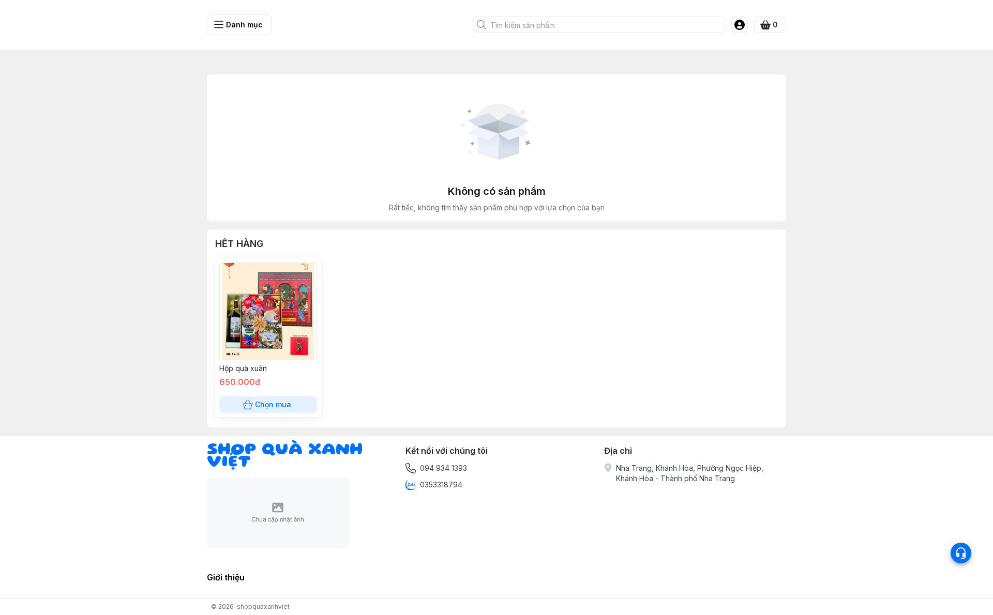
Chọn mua (273, 404)
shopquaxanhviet (263, 606)
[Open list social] (961, 553)
